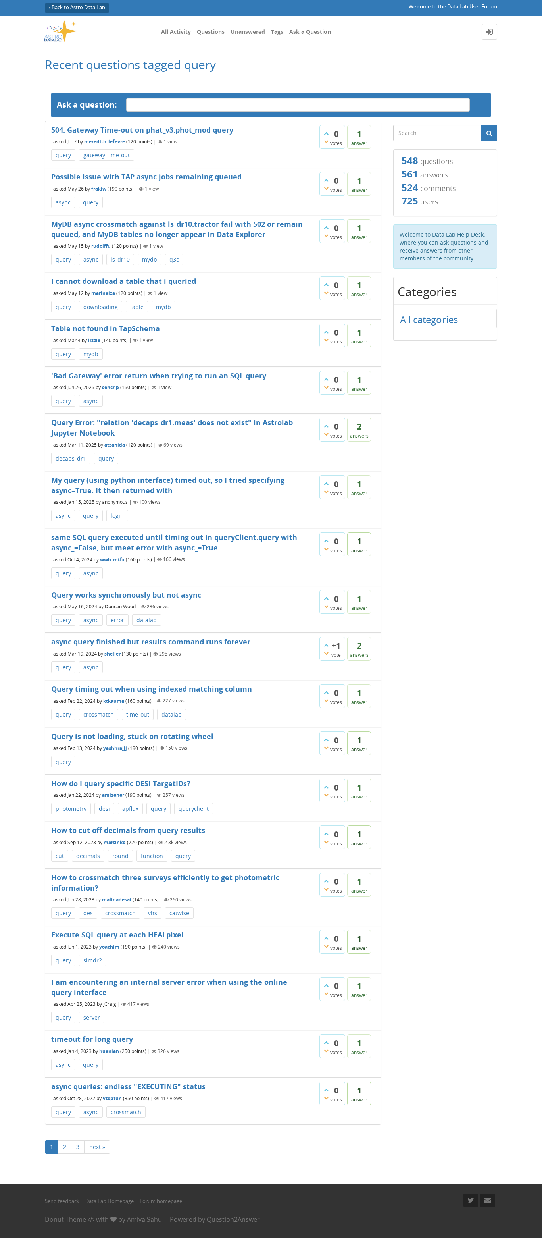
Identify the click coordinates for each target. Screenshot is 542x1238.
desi (104, 808)
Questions (211, 31)
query (63, 155)
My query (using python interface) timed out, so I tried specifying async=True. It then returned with (167, 485)
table (137, 306)
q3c (174, 259)
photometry (71, 808)
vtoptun (112, 1098)
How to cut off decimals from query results (128, 830)
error (117, 620)
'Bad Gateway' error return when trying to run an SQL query (158, 375)
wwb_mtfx (112, 559)
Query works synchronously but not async (126, 595)
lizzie (94, 340)
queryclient (194, 808)
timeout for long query (92, 1039)
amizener (113, 795)
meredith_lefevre (104, 141)
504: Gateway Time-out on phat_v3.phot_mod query (142, 130)
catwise (179, 913)
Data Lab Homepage (109, 1201)
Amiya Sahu (144, 1219)
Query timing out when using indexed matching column (151, 689)
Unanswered (248, 31)
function (152, 856)
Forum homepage (161, 1201)
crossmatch (98, 714)
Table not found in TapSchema (105, 328)
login (117, 515)
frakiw (98, 188)
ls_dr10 (120, 259)
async (63, 202)
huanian (109, 1051)
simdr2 (92, 960)
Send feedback (62, 1201)
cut (60, 856)
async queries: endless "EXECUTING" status (128, 1086)
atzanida (114, 445)
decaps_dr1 (71, 458)
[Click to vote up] (326, 133)
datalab (146, 620)
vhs (152, 913)
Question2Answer (233, 1219)
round (120, 856)
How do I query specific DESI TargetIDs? (120, 783)
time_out (137, 714)
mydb (149, 259)
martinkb (115, 842)
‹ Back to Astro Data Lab (77, 7)
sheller (112, 653)
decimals (88, 856)
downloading (100, 306)
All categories (429, 319)
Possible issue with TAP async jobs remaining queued (146, 176)
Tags (277, 31)
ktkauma (113, 700)
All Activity (176, 31)
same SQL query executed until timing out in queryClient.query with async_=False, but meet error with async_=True (174, 542)
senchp (110, 387)
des (88, 913)
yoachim (109, 946)
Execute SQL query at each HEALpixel (117, 934)
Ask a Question (310, 31)
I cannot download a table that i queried (123, 281)
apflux (130, 808)
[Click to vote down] (326, 141)
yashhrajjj (115, 747)
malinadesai (116, 899)
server (91, 1017)
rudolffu (101, 246)
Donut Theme (65, 1219)
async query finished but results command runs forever (150, 641)
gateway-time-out (106, 155)
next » (97, 1147)
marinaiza (103, 293)
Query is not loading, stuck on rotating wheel (132, 736)
